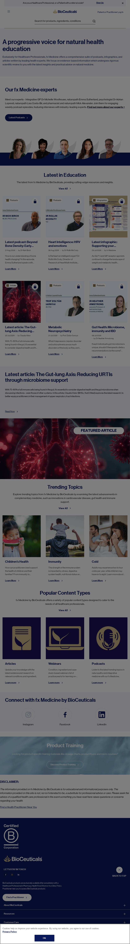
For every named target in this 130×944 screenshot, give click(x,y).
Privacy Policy (10, 931)
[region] (65, 934)
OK (44, 938)
